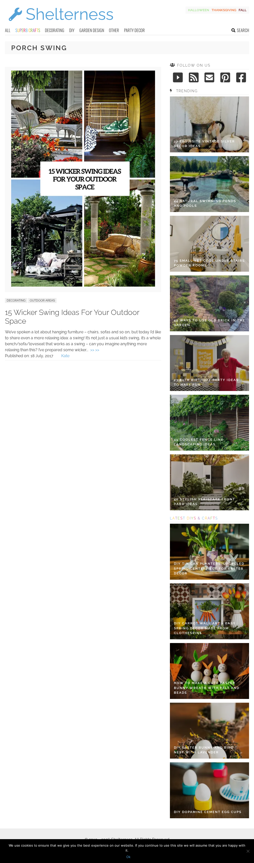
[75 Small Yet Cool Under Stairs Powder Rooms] (209, 244)
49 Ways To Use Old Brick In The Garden (209, 322)
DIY (71, 30)
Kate (65, 355)
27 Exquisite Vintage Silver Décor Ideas (204, 143)
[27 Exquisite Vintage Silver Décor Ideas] (209, 124)
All (7, 30)
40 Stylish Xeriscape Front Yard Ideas (204, 501)
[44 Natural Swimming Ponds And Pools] (209, 184)
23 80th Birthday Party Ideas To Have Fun (206, 382)
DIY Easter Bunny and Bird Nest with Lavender (204, 750)
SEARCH (243, 30)
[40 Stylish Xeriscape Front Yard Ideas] (209, 482)
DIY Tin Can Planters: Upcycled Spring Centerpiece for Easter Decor (209, 568)
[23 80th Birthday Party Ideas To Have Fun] (209, 363)
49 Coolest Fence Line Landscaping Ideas (198, 442)
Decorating (54, 30)
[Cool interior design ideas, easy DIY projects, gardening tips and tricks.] (61, 24)
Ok (128, 857)
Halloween (198, 10)
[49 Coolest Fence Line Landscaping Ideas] (209, 423)
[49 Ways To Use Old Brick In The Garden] (209, 303)
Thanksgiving (224, 10)
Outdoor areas (42, 300)
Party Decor (134, 30)
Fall (243, 10)
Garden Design (91, 30)
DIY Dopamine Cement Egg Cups (208, 812)
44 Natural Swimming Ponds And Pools (205, 203)
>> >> (94, 349)
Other (114, 30)
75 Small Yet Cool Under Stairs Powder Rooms (209, 263)
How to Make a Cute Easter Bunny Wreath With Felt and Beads (206, 687)
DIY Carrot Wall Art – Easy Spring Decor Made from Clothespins (205, 628)
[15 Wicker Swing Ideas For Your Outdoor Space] (83, 285)
